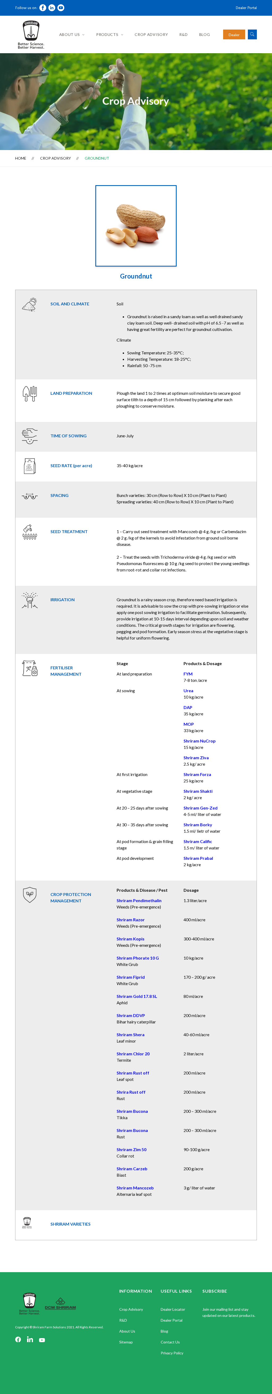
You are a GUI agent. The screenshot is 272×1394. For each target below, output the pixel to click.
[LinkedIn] (30, 1340)
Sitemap (126, 1342)
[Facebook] (18, 1340)
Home (20, 158)
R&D (183, 34)
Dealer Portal (246, 7)
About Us (69, 34)
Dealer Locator (173, 1309)
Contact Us (170, 1342)
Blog (204, 34)
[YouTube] (42, 1340)
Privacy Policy (172, 1353)
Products (107, 34)
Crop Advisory (151, 34)
